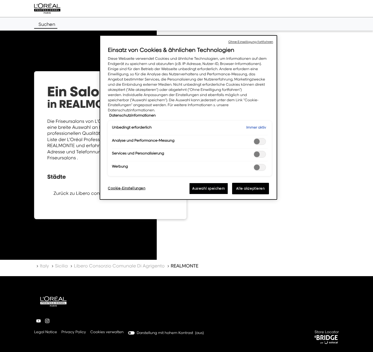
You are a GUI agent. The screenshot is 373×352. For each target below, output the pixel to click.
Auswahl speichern (208, 188)
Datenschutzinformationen (132, 115)
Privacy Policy (73, 332)
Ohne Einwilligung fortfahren (250, 42)
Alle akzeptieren (250, 188)
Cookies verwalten (107, 332)
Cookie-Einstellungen (126, 188)
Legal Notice (45, 332)
